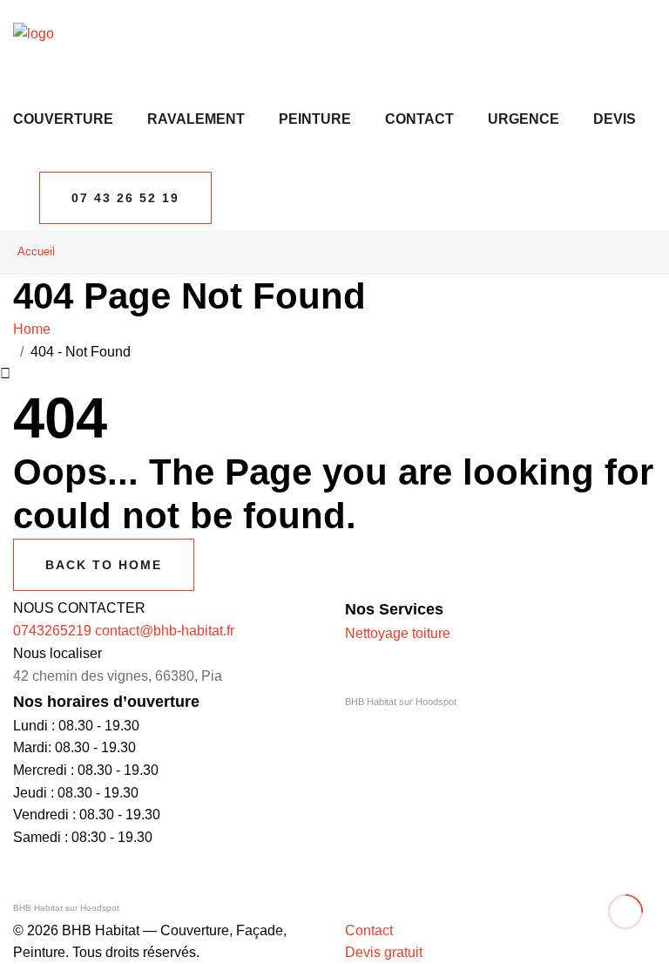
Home (35, 329)
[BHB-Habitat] (33, 32)
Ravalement (196, 119)
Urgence (523, 119)
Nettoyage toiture (397, 633)
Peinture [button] (315, 119)
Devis (614, 119)
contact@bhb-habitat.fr (164, 630)
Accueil (36, 251)
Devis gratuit (383, 952)
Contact (419, 119)
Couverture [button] (63, 119)
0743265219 (52, 630)
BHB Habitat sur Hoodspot (400, 701)
